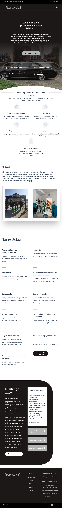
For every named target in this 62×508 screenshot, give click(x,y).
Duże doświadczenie (36, 390)
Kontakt (31, 490)
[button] (56, 7)
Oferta (31, 484)
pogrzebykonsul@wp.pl (51, 490)
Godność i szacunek (36, 448)
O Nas (31, 480)
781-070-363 (51, 485)
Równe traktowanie (35, 440)
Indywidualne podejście (33, 431)
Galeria (31, 487)
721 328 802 (53, 488)
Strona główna (31, 477)
